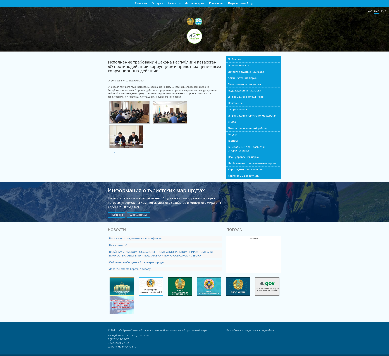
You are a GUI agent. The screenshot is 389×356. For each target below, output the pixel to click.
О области (234, 59)
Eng (384, 11)
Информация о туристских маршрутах (252, 115)
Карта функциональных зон (245, 169)
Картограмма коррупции (244, 175)
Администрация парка (242, 78)
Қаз (370, 11)
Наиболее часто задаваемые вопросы (252, 163)
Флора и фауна (237, 109)
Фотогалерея (195, 3)
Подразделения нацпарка (244, 90)
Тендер (232, 134)
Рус (376, 11)
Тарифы (233, 140)
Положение (235, 103)
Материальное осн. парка (244, 84)
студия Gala (266, 330)
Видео (232, 122)
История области (238, 65)
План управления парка (243, 157)
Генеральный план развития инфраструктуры (246, 148)
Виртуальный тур (241, 3)
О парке (157, 3)
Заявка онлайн (138, 214)
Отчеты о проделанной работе (247, 128)
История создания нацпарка (246, 71)
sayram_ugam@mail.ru (122, 346)
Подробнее (116, 214)
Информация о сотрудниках (245, 96)
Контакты (216, 3)
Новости (174, 3)
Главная (141, 3)
